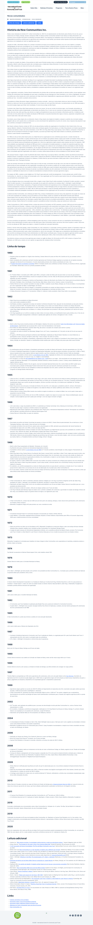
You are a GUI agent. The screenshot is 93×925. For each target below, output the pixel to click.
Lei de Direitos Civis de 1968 (33, 449)
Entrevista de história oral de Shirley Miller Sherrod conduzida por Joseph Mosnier (31, 860)
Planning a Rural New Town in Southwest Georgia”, (44, 884)
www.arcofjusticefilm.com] (59, 855)
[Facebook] (70, 915)
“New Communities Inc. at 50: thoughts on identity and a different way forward (39, 849)
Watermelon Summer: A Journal (26, 882)
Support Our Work (25, 2)
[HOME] (7, 19)
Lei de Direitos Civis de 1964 (40, 355)
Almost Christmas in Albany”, (25, 871)
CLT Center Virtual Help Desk (61, 2)
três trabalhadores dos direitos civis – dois (37, 358)
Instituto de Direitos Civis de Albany (19, 899)
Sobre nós (34, 8)
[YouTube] (81, 915)
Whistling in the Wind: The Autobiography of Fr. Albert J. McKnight (37, 857)
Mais (82, 8)
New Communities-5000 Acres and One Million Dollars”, (31, 867)
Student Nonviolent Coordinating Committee (22, 263)
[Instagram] (73, 915)
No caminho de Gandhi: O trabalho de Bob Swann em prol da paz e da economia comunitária (42, 864)
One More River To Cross (23, 887)
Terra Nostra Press (71, 8)
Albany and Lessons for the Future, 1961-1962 (31, 875)
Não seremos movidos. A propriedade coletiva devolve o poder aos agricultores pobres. (40, 842)
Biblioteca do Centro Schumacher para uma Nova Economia (25, 905)
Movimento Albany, (23, 901)
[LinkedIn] (75, 915)
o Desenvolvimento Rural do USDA (61, 784)
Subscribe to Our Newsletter (13, 2)
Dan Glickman (70, 676)
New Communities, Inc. (16, 907)
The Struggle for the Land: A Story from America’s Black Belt (34, 844)
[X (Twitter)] (78, 915)
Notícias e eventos (46, 8)
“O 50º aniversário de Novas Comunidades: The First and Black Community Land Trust (32, 846)
